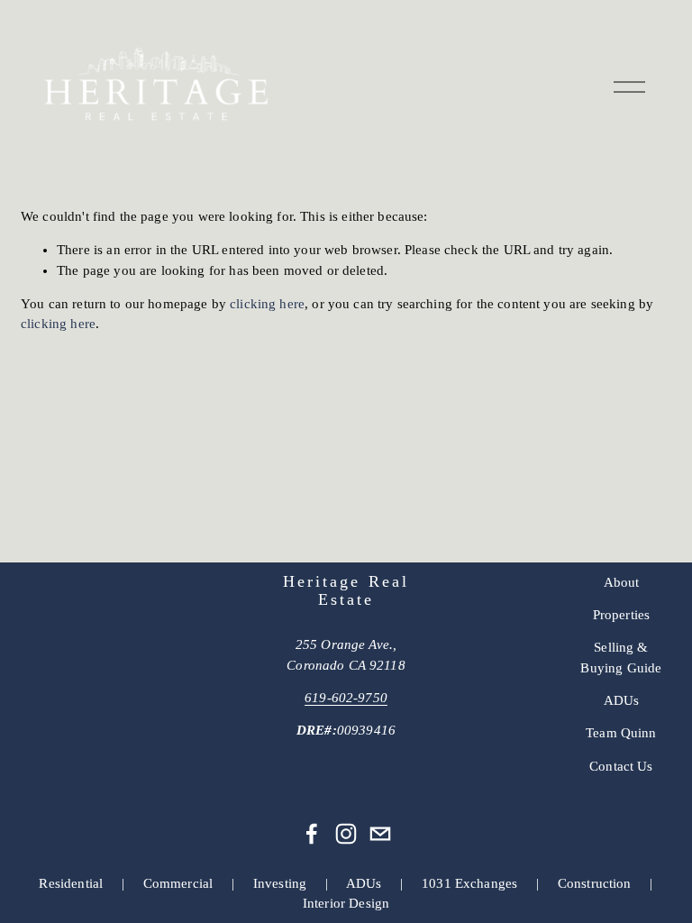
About (622, 582)
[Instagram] (346, 834)
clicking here (267, 304)
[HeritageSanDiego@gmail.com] (380, 834)
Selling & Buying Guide (620, 657)
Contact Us (621, 766)
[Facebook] (312, 834)
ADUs (622, 700)
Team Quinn (621, 733)
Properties (622, 615)
